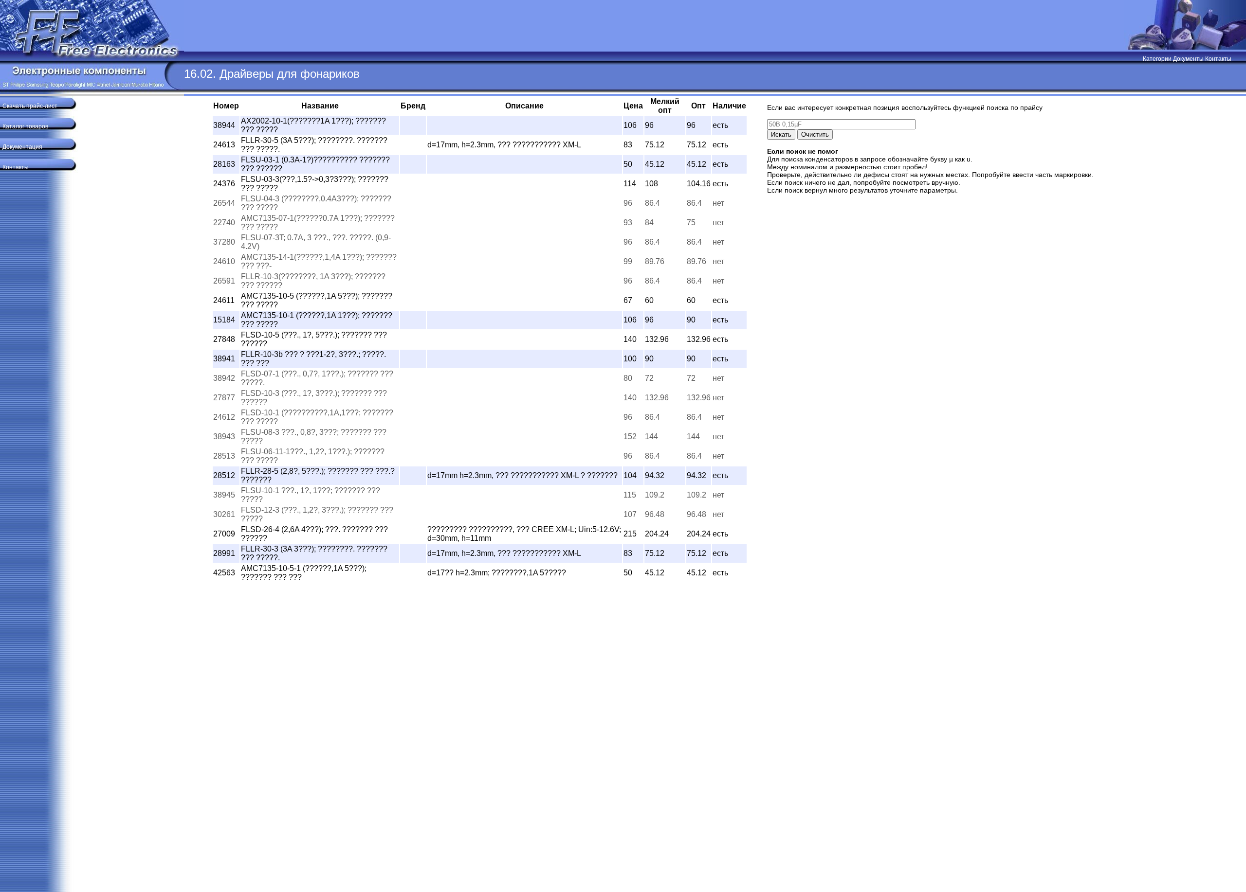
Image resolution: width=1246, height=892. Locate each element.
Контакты (1218, 58)
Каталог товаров (25, 126)
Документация (22, 146)
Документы (1188, 58)
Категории (1157, 58)
